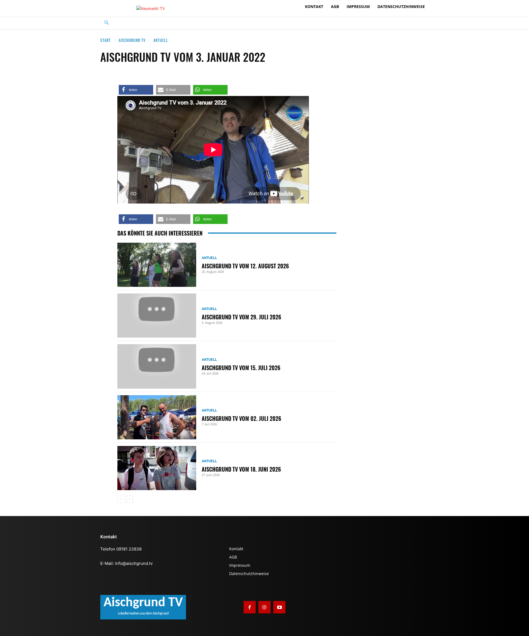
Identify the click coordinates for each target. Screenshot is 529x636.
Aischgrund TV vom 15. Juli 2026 (241, 368)
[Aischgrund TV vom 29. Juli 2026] (156, 315)
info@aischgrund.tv (134, 563)
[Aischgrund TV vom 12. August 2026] (156, 265)
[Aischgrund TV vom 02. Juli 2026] (156, 417)
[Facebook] (250, 607)
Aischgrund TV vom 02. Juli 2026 (241, 418)
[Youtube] (279, 607)
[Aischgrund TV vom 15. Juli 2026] (156, 366)
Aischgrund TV (132, 40)
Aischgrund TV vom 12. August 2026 (245, 266)
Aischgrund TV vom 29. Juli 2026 (241, 317)
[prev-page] (120, 499)
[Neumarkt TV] (150, 8)
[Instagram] (264, 607)
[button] (106, 23)
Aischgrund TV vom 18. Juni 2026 (241, 469)
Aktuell (160, 40)
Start (105, 40)
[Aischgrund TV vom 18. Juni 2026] (156, 468)
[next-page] (129, 499)
